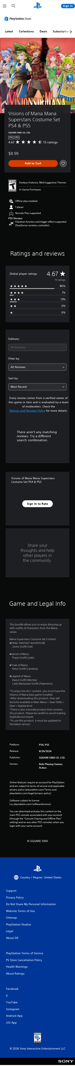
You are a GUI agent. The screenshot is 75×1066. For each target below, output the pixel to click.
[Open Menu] (4, 6)
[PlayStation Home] (38, 5)
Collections (26, 31)
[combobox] (37, 347)
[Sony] (66, 1064)
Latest (9, 31)
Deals (43, 31)
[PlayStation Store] (18, 18)
